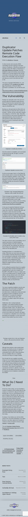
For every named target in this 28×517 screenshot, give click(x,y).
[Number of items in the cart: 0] (24, 38)
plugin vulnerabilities (8, 435)
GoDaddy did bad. (8, 488)
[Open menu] (16, 38)
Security (16, 60)
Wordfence (6, 429)
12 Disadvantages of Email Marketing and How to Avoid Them (8, 450)
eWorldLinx (5, 38)
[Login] (20, 38)
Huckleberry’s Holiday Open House (9, 493)
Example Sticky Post (7, 471)
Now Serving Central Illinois (7, 482)
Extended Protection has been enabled (11, 410)
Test (3, 476)
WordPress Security (8, 438)
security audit (11, 423)
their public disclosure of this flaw (10, 70)
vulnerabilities (18, 435)
